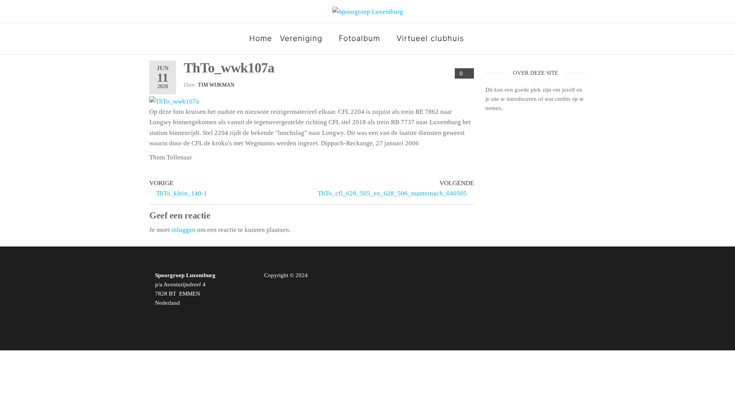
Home (260, 38)
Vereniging (301, 38)
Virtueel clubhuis (430, 38)
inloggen (184, 229)
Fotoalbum (359, 38)
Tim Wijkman (216, 85)
